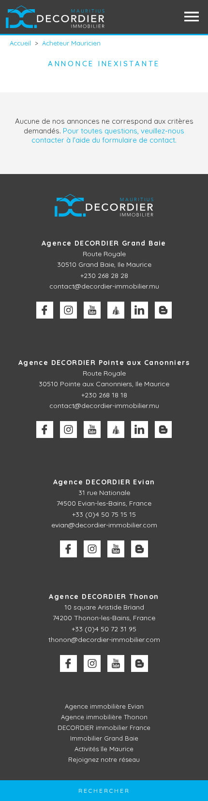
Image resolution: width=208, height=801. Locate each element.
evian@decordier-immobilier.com (104, 525)
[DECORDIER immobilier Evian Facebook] (68, 548)
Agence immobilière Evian (104, 706)
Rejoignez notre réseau (104, 759)
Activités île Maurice (104, 749)
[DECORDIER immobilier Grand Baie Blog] (163, 310)
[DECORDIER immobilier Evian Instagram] (92, 548)
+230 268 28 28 (104, 275)
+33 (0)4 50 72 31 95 (104, 629)
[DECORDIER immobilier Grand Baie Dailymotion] (115, 310)
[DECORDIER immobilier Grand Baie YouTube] (92, 310)
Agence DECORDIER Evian (104, 482)
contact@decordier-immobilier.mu (104, 286)
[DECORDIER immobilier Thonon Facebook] (68, 663)
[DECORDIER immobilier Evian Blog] (139, 548)
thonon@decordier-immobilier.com (104, 639)
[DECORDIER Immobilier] (56, 17)
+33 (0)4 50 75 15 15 (104, 514)
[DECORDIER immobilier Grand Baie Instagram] (68, 310)
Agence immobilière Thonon (104, 717)
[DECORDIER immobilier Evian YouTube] (115, 548)
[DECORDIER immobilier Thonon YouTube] (115, 663)
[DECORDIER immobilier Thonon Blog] (139, 663)
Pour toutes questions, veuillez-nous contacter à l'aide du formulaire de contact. (107, 135)
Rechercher (104, 790)
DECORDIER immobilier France (104, 727)
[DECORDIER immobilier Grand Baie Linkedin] (139, 310)
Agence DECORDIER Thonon (104, 596)
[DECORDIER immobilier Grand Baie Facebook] (44, 310)
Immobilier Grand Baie (104, 738)
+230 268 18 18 (104, 395)
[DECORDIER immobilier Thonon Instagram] (92, 663)
